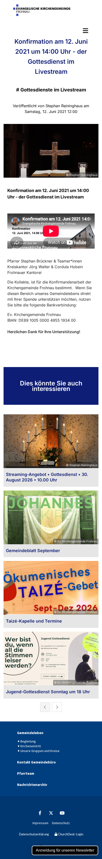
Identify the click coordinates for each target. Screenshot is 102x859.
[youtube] (62, 813)
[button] (51, 30)
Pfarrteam (25, 773)
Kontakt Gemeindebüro (36, 762)
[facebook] (40, 813)
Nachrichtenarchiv (32, 784)
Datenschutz (61, 823)
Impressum (40, 823)
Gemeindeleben (30, 733)
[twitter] (51, 813)
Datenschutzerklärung (34, 834)
